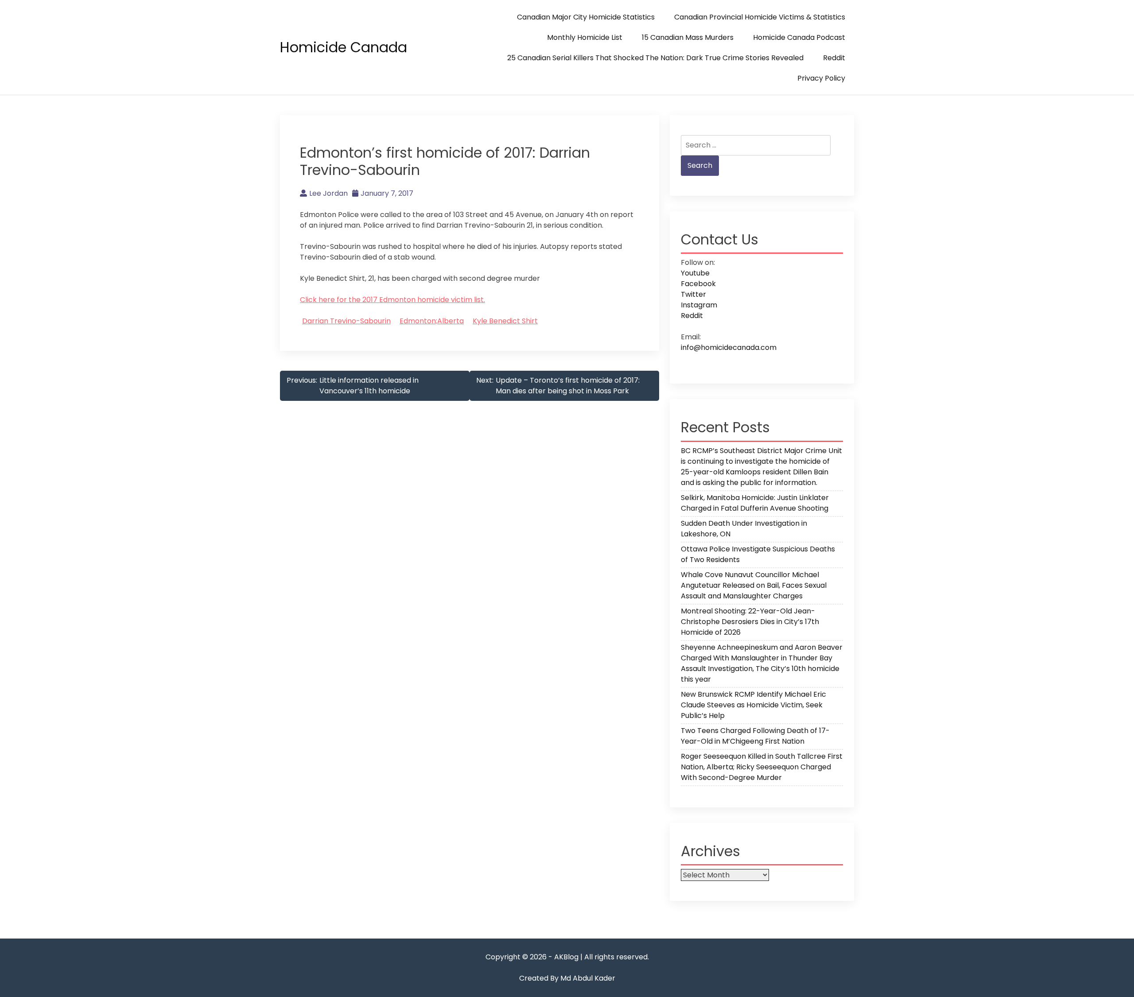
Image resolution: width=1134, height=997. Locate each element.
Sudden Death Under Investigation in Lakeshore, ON (744, 528)
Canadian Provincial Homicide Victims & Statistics (759, 17)
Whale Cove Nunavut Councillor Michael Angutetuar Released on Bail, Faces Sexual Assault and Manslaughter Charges (754, 585)
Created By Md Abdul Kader (567, 978)
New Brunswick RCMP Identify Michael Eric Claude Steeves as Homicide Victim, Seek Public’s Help (753, 705)
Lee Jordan (328, 193)
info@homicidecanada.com (729, 347)
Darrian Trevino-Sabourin (346, 321)
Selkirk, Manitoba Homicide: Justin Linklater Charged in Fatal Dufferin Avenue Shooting (755, 503)
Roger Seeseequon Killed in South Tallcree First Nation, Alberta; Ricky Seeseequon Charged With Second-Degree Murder (762, 767)
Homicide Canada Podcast (799, 37)
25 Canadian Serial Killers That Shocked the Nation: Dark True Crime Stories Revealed (655, 58)
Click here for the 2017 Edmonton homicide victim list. (392, 300)
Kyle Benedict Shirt (505, 321)
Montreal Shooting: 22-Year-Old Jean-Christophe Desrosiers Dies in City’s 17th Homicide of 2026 (750, 621)
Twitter (693, 294)
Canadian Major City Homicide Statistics (586, 17)
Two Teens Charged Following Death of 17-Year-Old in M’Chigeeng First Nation (755, 735)
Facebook (698, 284)
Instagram (699, 305)
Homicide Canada (343, 47)
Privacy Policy (821, 78)
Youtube (695, 273)
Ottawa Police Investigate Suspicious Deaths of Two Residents (758, 554)
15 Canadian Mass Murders (688, 37)
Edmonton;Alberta (432, 321)
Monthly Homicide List (584, 37)
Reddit (834, 58)
